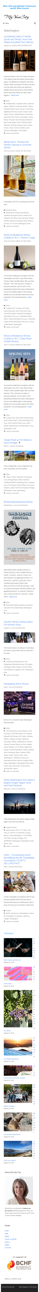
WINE (6, 1233)
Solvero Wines (27, 667)
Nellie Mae (28, 747)
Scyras (6, 128)
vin (11, 223)
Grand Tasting (9, 747)
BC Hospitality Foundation (13, 916)
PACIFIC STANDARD (17, 833)
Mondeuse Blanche (25, 120)
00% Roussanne (11, 731)
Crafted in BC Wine (10, 218)
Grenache (29, 605)
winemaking (21, 490)
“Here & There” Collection (15, 477)
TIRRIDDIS (17, 758)
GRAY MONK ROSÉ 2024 (17, 423)
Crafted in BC (27, 215)
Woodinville (8, 768)
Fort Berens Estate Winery (17, 485)
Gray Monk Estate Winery (25, 418)
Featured (9, 210)
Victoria (6, 130)
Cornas (22, 109)
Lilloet (12, 488)
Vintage (31, 488)
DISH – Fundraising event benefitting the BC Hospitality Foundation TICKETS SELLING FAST (19, 859)
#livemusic (15, 913)
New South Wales (10, 122)
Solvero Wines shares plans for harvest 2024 (18, 623)
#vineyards (28, 477)
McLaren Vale (13, 120)
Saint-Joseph (27, 125)
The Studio (33, 1287)
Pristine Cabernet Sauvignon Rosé (15, 221)
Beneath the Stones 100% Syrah (15, 736)
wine (28, 223)
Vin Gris (14, 223)
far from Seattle (26, 744)
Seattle (22, 752)
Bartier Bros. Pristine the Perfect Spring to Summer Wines (17, 144)
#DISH (8, 913)
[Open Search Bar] (35, 23)
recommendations (16, 750)
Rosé (29, 311)
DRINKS (7, 1245)
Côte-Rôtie (29, 109)
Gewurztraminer (9, 311)
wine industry (25, 766)
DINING (7, 1236)
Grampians (29, 114)
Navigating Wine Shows (16, 683)
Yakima (15, 768)
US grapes (17, 670)
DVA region (28, 664)
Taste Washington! (15, 835)
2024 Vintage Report (11, 480)
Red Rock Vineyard (21, 488)
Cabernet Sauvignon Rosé (13, 215)
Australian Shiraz (22, 104)
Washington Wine (23, 763)
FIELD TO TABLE (21, 830)
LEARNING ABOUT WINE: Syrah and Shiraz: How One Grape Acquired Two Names (18, 39)
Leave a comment (12, 133)
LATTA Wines (19, 747)
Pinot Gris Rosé (23, 218)
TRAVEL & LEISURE (10, 1239)
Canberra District (21, 106)
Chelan (13, 742)
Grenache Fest (9, 608)
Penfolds (7, 125)
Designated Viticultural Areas (14, 664)
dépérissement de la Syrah (13, 112)
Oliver (17, 311)
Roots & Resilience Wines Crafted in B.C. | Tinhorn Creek (19, 236)
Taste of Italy (18, 755)
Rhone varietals (28, 750)
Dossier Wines (15, 744)
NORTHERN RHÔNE (24, 122)
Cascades (7, 742)
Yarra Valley (23, 130)
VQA (23, 670)
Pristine (31, 218)
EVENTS (7, 1242)
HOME (7, 1231)
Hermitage (24, 117)
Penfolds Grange (16, 125)
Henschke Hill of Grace (12, 117)
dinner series (10, 830)
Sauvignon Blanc (14, 752)
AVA (26, 662)
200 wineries (27, 733)
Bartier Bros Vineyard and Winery (17, 213)
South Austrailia (19, 128)
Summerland (8, 670)
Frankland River (19, 114)
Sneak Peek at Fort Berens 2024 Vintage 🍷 (18, 441)
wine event (16, 766)
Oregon (18, 667)
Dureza (25, 112)
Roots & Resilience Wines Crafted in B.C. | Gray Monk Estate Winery (18, 338)
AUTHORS (8, 1248)
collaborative (21, 742)
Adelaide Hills (10, 104)
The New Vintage (17, 838)
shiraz (11, 128)
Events (8, 911)
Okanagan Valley (9, 667)
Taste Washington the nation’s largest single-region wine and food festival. (19, 782)
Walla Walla (18, 608)
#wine (31, 913)
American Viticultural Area (15, 662)
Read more (15, 95)
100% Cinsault (22, 731)
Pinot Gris (23, 311)
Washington (14, 130)
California (12, 106)
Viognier (25, 760)
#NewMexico (24, 913)
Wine (8, 101)
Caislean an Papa (15, 739)
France (11, 114)
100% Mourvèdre (17, 733)
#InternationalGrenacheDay (18, 501)
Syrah (27, 128)
